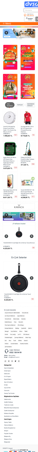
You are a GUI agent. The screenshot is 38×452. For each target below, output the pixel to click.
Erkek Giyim (7, 371)
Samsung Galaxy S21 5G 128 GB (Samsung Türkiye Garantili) (10, 191)
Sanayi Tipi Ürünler (9, 393)
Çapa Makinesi (20, 316)
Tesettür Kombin (24, 343)
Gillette (20, 340)
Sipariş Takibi (7, 422)
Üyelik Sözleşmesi (9, 410)
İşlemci (30, 328)
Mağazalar (7, 442)
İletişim (6, 430)
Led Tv (19, 334)
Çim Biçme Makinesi (10, 316)
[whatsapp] (5, 361)
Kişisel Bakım (7, 379)
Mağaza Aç (7, 436)
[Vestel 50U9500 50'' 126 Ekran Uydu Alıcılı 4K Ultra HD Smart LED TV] (28, 181)
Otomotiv (6, 390)
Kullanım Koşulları (9, 413)
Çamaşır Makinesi (18, 337)
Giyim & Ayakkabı (9, 368)
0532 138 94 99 (30, 15)
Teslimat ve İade (8, 405)
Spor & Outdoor (8, 382)
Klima (20, 331)
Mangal (6, 331)
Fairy (15, 322)
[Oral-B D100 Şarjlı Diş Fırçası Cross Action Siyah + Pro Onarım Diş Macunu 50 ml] (10, 118)
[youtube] (12, 361)
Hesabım (30, 19)
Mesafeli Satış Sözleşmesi (11, 407)
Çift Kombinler (8, 346)
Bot (6, 340)
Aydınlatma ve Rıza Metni (11, 416)
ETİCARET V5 (24, 450)
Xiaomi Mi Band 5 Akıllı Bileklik (12, 312)
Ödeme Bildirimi (8, 425)
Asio (10, 340)
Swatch (26, 340)
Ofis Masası (26, 334)
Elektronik (7, 373)
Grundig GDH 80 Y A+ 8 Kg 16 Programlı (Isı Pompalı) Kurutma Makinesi (27, 129)
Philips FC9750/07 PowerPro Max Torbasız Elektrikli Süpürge (27, 159)
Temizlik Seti (25, 312)
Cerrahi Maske (14, 343)
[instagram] (19, 361)
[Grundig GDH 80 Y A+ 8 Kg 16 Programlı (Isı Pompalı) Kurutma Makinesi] (28, 118)
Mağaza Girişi (8, 439)
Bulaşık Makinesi (9, 328)
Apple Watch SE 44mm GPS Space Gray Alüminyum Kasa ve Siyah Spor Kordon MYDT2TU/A (9, 161)
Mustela (23, 319)
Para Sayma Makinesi (10, 325)
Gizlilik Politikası (8, 402)
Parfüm (6, 343)
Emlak (6, 385)
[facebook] (9, 361)
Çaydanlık (23, 328)
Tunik (14, 340)
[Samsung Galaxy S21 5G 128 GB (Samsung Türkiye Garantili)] (10, 181)
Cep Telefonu (14, 331)
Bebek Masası (8, 322)
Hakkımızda (7, 399)
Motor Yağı (28, 337)
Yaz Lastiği (13, 334)
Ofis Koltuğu (21, 325)
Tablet (25, 331)
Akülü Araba (16, 319)
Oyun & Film (7, 387)
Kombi (6, 334)
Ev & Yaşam (7, 376)
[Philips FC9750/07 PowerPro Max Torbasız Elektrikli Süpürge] (28, 149)
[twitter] (15, 361)
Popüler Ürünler (8, 433)
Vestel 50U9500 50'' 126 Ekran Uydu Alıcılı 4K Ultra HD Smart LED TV (27, 191)
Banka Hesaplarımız (9, 428)
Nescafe (21, 322)
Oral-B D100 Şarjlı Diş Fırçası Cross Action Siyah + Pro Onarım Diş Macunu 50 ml (9, 129)
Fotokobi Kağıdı (8, 337)
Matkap (17, 328)
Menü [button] (8, 23)
